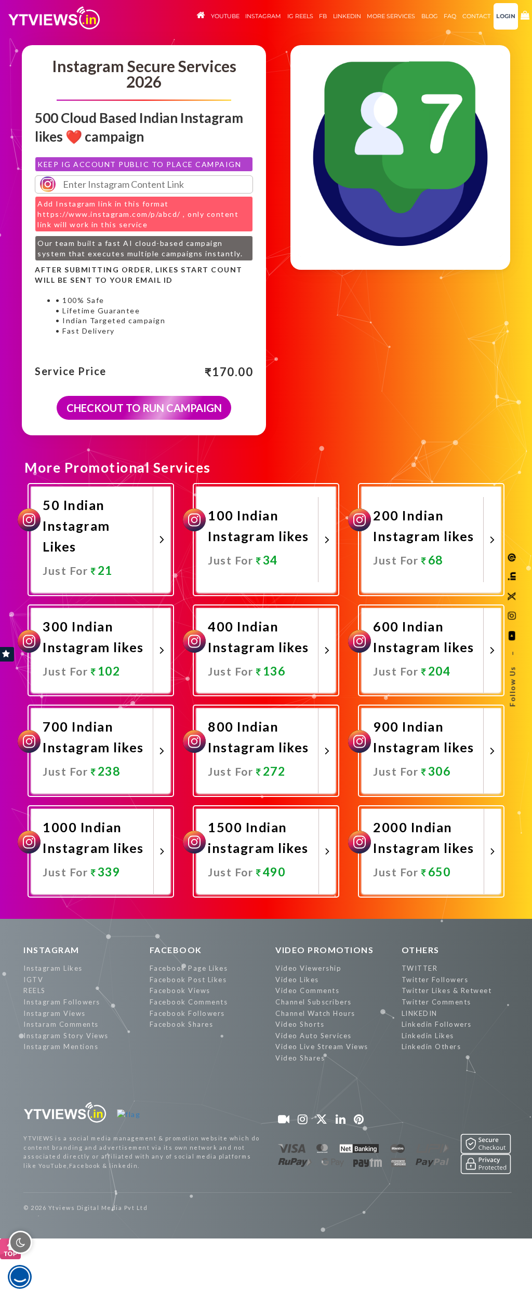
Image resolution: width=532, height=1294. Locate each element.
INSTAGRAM (51, 950)
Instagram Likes (53, 968)
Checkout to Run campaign (144, 408)
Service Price (71, 371)
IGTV (33, 979)
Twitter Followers (435, 979)
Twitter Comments (436, 1002)
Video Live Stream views (321, 1046)
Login (505, 16)
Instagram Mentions (60, 1046)
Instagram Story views (66, 1035)
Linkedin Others (431, 1046)
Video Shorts (299, 1024)
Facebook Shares (182, 1024)
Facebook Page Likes (189, 968)
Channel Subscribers (313, 1002)
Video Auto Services (313, 1035)
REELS (34, 990)
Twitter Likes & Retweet (447, 990)
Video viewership (308, 968)
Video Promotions (324, 950)
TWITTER (420, 968)
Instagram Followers (61, 1002)
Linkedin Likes (428, 1035)
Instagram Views (54, 1013)
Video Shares (300, 1058)
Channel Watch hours (315, 1013)
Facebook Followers (187, 1013)
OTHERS (421, 950)
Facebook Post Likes (188, 979)
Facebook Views (180, 990)
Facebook (176, 950)
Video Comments (307, 990)
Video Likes (297, 979)
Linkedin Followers (437, 1024)
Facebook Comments (189, 1002)
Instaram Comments (61, 1024)
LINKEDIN (419, 1013)
